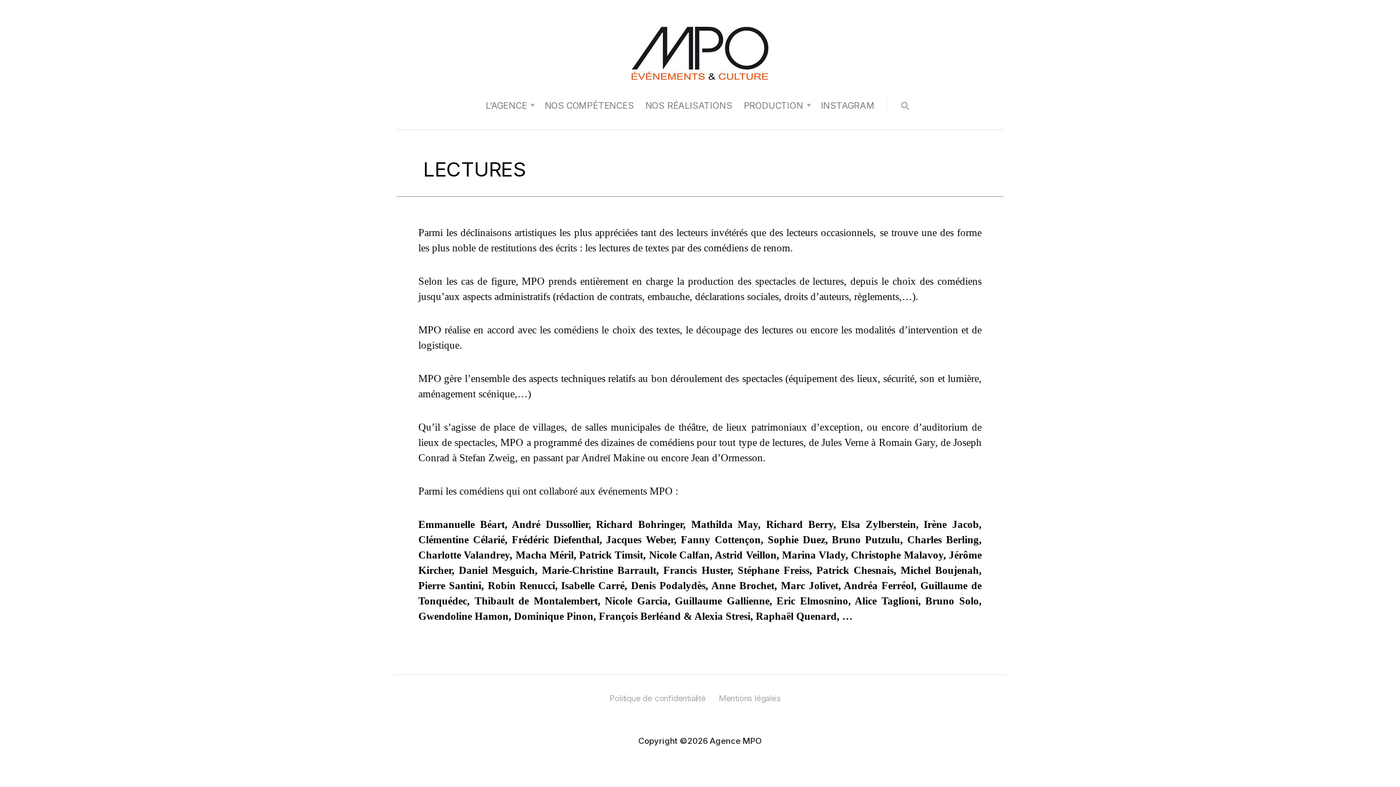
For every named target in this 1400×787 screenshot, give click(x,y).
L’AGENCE (506, 105)
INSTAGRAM (847, 105)
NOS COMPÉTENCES (589, 105)
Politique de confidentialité (657, 698)
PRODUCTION (773, 105)
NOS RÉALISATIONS (688, 105)
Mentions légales (750, 698)
